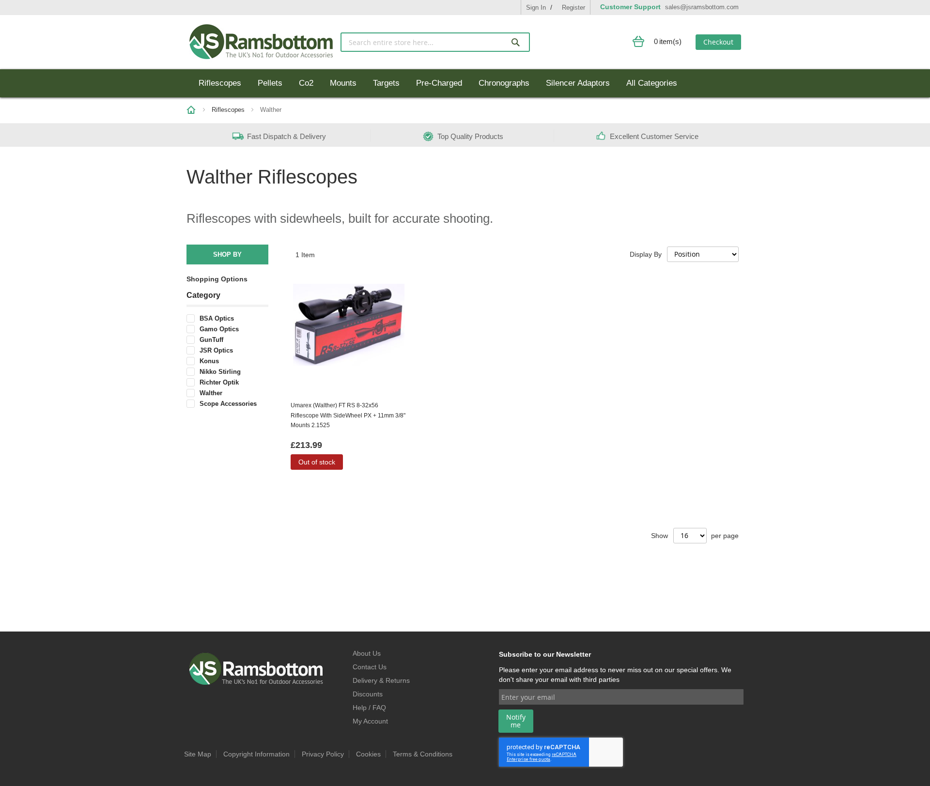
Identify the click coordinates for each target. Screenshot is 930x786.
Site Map (197, 754)
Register (573, 7)
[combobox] (435, 42)
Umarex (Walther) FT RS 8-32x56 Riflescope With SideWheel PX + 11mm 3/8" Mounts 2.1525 (348, 415)
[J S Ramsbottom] (261, 42)
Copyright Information (256, 754)
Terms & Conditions (422, 754)
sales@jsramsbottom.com (702, 7)
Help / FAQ (369, 707)
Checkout (718, 41)
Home (191, 110)
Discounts (368, 694)
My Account (370, 721)
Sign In (536, 7)
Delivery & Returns (381, 680)
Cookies (368, 754)
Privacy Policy (323, 754)
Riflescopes (229, 109)
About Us (367, 653)
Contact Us (370, 667)
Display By (646, 254)
